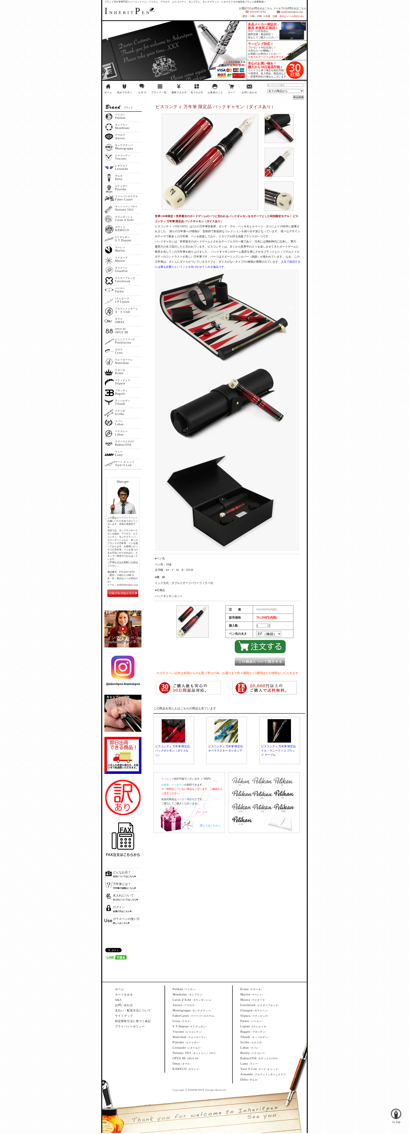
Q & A (142, 92)
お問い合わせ (249, 92)
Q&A (118, 999)
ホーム (108, 92)
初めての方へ (124, 92)
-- (184, 989)
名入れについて (123, 895)
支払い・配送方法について (133, 1010)
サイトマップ (124, 1015)
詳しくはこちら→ (210, 825)
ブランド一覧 (159, 92)
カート (232, 92)
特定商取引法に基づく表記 (133, 1021)
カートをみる (124, 994)
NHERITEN (127, 12)
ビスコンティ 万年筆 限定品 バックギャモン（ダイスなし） (172, 750)
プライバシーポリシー (130, 1026)
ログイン (119, 907)
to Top (396, 1105)
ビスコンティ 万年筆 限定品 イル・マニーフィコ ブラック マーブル (278, 750)
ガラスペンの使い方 (126, 919)
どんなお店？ (122, 872)
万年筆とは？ (122, 884)
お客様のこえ (215, 92)
